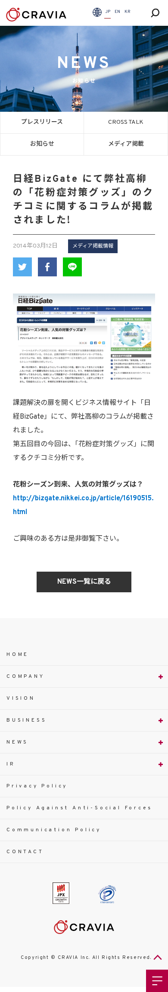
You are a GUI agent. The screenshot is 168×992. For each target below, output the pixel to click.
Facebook (47, 266)
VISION (20, 698)
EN (117, 12)
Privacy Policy (37, 786)
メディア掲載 (126, 144)
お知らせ (42, 144)
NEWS (17, 742)
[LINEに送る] (72, 266)
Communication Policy (53, 830)
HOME (17, 654)
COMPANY (25, 676)
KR (127, 12)
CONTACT (25, 851)
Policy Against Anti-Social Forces (79, 808)
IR (11, 764)
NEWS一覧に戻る (84, 582)
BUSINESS (26, 720)
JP (107, 12)
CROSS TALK (125, 122)
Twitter (22, 266)
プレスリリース (42, 122)
